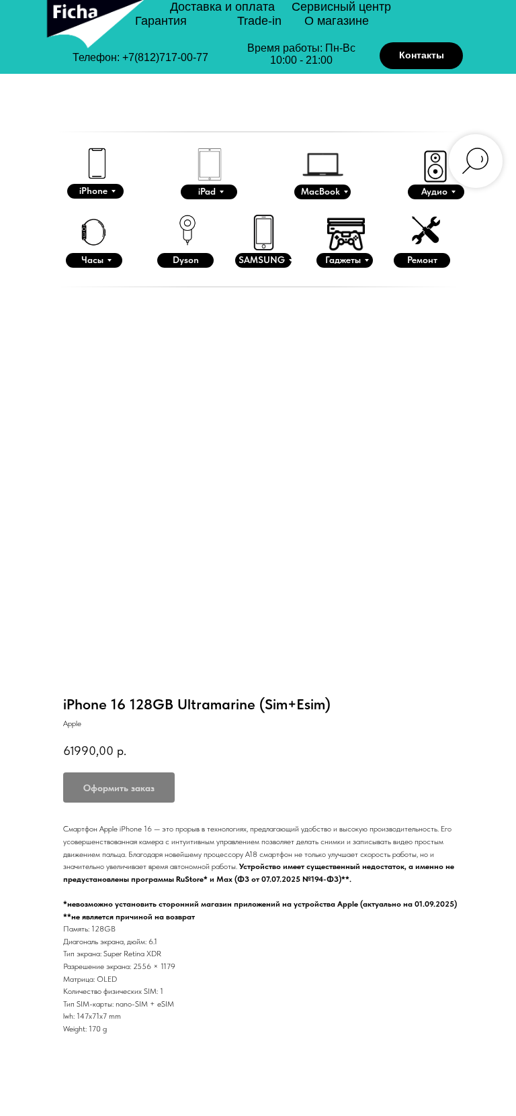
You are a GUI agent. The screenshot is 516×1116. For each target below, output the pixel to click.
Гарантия (161, 21)
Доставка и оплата (222, 6)
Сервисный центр (341, 6)
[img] (94, 35)
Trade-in (259, 21)
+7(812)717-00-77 (165, 57)
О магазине (336, 21)
